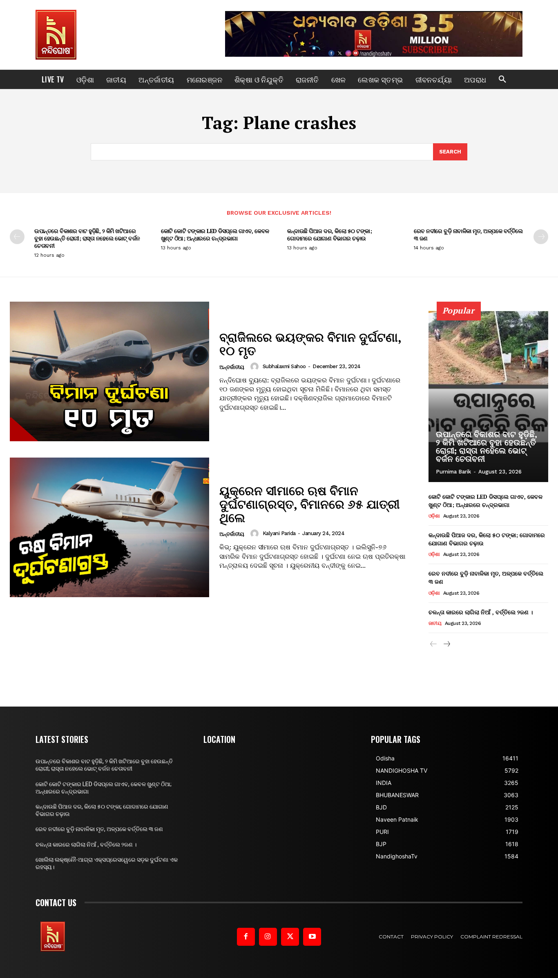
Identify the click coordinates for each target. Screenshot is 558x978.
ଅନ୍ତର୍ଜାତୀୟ (231, 367)
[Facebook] (246, 937)
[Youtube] (312, 937)
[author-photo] (255, 366)
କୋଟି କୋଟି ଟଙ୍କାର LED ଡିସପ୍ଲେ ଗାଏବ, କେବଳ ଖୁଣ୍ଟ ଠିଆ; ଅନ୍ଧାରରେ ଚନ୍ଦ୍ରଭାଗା (215, 234)
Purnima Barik (453, 472)
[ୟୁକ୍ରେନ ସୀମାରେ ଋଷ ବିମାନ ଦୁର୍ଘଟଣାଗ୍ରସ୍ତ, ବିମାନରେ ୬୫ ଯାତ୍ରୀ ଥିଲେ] (109, 527)
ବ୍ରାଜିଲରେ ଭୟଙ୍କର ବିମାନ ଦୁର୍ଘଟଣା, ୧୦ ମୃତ (310, 344)
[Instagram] (268, 937)
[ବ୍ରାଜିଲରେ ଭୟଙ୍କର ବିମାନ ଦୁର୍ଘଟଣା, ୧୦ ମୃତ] (109, 371)
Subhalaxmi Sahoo (284, 366)
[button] (502, 79)
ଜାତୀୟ (435, 623)
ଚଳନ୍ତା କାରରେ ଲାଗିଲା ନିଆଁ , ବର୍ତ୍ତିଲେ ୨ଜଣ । (481, 612)
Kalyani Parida (279, 533)
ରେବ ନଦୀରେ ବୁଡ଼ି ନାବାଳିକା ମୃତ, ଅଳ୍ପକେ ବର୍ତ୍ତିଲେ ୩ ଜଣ (468, 234)
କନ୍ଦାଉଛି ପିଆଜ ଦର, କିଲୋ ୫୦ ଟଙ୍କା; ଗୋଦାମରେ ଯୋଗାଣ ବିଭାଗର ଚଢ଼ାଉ (329, 234)
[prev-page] (17, 236)
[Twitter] (290, 937)
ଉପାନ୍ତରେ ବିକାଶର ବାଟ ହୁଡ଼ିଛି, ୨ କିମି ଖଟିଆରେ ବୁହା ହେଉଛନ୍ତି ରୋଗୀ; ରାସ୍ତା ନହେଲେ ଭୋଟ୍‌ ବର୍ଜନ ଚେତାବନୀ (87, 238)
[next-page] (540, 236)
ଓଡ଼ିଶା (434, 516)
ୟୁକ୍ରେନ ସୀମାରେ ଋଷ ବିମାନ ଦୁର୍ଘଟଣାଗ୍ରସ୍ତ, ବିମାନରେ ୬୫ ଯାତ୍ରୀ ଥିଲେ (309, 504)
